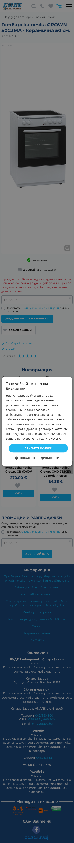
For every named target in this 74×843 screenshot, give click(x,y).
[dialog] (37, 421)
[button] (37, 458)
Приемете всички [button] (38, 448)
